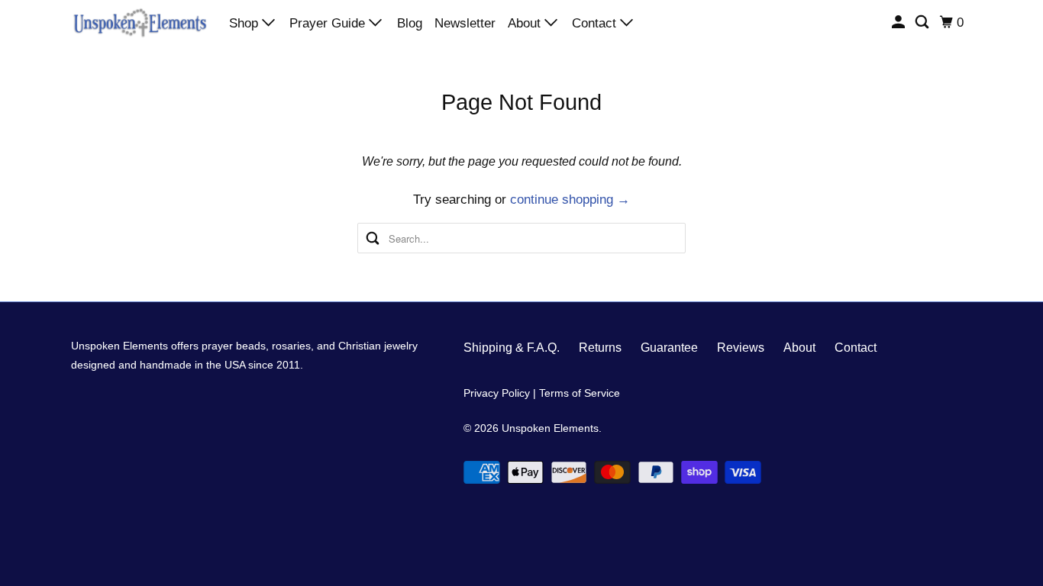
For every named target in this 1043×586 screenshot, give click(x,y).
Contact (596, 23)
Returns (600, 347)
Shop (245, 23)
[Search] (923, 22)
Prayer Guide (329, 23)
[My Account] (899, 22)
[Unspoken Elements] (139, 22)
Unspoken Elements (550, 428)
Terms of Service (579, 393)
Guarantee (669, 347)
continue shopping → (570, 199)
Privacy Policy (496, 393)
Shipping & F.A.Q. (511, 347)
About (526, 23)
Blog (409, 23)
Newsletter (465, 23)
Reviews (740, 347)
